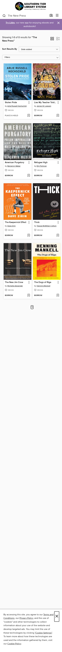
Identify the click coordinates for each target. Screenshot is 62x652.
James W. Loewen (44, 106)
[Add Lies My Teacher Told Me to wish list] (58, 116)
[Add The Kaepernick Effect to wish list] (28, 235)
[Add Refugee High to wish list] (58, 176)
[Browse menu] (57, 15)
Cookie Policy (14, 643)
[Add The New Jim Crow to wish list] (28, 295)
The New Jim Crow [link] (14, 282)
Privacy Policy (26, 618)
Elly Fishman (42, 166)
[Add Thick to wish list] (58, 235)
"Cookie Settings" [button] (43, 632)
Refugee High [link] (41, 162)
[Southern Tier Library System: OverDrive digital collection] (31, 6)
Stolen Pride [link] (11, 102)
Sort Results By (9, 49)
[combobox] (25, 15)
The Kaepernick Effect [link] (15, 222)
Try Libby (10, 22)
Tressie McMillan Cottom (47, 226)
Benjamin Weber (13, 166)
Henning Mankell (43, 286)
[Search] (4, 15)
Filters (7, 57)
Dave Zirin (11, 226)
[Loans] (51, 16)
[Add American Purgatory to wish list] (28, 176)
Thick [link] (37, 222)
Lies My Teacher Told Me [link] (45, 102)
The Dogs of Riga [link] (42, 282)
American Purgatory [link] (14, 162)
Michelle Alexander (15, 286)
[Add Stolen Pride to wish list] (28, 116)
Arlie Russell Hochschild (17, 106)
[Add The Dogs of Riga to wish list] (58, 295)
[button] (52, 39)
